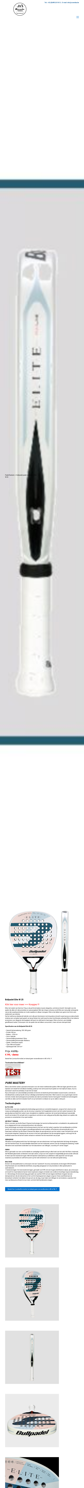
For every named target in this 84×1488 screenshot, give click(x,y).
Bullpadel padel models (24, 475)
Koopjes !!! (34, 1004)
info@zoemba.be (73, 2)
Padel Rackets (9, 475)
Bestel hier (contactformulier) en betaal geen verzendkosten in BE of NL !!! (32, 1189)
